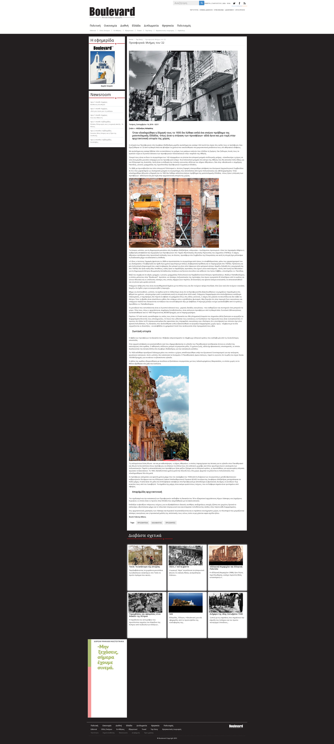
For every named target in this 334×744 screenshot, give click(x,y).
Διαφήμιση (136, 733)
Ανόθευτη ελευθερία (97, 104)
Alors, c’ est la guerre (179, 566)
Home (131, 39)
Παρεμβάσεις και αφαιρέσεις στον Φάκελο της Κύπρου (145, 615)
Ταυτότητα (94, 733)
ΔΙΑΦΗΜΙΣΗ (229, 10)
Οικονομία (110, 25)
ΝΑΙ (171, 614)
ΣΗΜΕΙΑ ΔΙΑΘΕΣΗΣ (206, 10)
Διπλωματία (151, 25)
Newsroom (100, 94)
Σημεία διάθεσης (109, 733)
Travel (139, 30)
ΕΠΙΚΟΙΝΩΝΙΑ (218, 10)
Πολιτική (95, 25)
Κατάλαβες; (94, 142)
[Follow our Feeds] (244, 3)
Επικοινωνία (123, 733)
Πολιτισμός (184, 25)
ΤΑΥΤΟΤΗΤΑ (194, 10)
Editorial (93, 30)
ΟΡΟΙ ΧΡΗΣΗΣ (240, 10)
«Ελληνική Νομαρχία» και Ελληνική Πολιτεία (226, 567)
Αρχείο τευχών (107, 86)
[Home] (112, 12)
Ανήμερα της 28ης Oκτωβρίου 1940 (226, 614)
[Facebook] (239, 3)
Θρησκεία (168, 25)
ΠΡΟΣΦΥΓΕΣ (170, 523)
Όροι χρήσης (149, 733)
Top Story (148, 30)
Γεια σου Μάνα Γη (96, 118)
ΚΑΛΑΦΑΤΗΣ (157, 523)
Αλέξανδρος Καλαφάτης (144, 128)
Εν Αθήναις (117, 30)
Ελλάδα (136, 25)
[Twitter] (234, 3)
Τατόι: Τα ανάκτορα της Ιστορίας (144, 566)
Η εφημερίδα (102, 40)
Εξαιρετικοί (129, 30)
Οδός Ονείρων (105, 30)
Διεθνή (124, 25)
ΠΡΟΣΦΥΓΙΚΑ (143, 523)
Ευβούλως (181, 30)
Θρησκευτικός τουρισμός (165, 30)
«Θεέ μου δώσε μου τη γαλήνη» (101, 111)
